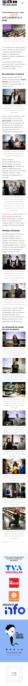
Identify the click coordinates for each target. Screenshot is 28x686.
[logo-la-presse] (14, 583)
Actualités (14, 15)
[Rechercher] (21, 3)
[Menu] (25, 3)
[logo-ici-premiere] (14, 596)
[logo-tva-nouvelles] (14, 569)
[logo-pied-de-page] (14, 635)
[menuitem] (21, 3)
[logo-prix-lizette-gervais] (11, 3)
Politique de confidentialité (14, 655)
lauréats (7, 214)
